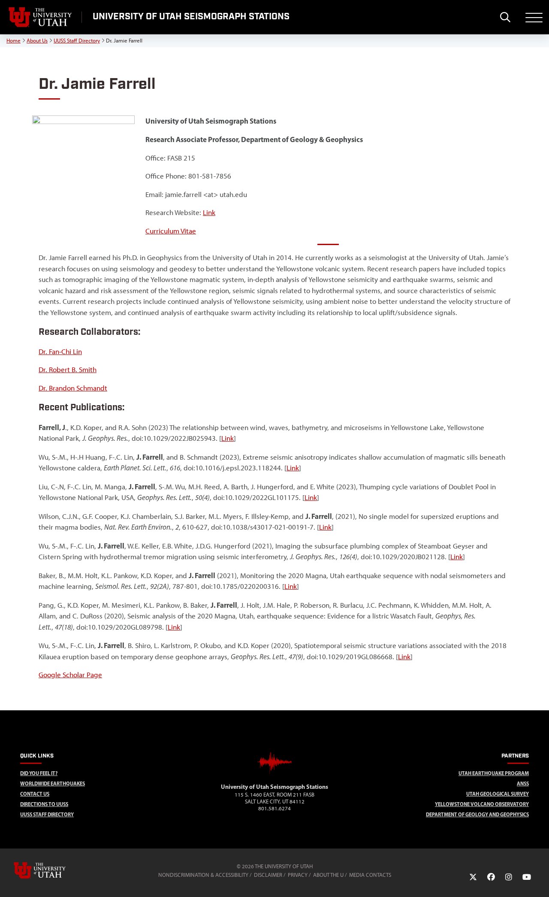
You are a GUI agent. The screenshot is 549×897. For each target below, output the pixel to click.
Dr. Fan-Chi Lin (60, 351)
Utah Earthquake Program (494, 773)
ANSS (523, 783)
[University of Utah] (52, 870)
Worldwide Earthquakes (52, 783)
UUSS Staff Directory (77, 40)
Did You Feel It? (38, 773)
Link (209, 212)
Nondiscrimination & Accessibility (203, 875)
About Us (37, 40)
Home (13, 40)
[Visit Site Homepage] (274, 779)
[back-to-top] (538, 880)
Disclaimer (268, 875)
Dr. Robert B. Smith (68, 369)
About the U (328, 875)
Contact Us (34, 794)
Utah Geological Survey (497, 794)
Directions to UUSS (44, 804)
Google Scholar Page (70, 674)
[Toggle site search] (505, 17)
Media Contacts (370, 875)
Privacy (298, 875)
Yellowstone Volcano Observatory (482, 804)
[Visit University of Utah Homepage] (41, 17)
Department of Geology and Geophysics (477, 814)
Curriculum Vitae (170, 231)
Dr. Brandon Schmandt (73, 388)
